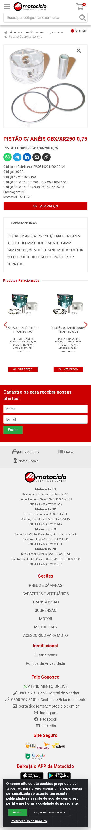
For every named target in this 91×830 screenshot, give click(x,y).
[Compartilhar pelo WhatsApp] (7, 157)
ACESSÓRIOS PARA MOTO (45, 635)
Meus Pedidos (28, 452)
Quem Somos (45, 655)
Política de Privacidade (45, 663)
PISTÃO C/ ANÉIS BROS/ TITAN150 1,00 (23, 329)
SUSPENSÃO (46, 610)
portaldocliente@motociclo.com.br (48, 706)
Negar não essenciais (49, 812)
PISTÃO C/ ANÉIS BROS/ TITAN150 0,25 (68, 329)
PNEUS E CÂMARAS (45, 585)
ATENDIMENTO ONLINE (47, 686)
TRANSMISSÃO (45, 602)
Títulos (68, 452)
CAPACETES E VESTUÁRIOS (45, 594)
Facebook (48, 719)
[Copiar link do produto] (46, 157)
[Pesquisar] (82, 17)
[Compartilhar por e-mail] (36, 157)
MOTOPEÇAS (45, 627)
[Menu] (7, 7)
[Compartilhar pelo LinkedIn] (27, 157)
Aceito (17, 812)
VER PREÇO (48, 206)
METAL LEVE (22, 197)
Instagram (48, 713)
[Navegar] (5, 325)
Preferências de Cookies (29, 821)
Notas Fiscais (28, 461)
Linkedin (48, 726)
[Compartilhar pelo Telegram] (17, 157)
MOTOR (45, 619)
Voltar (80, 31)
